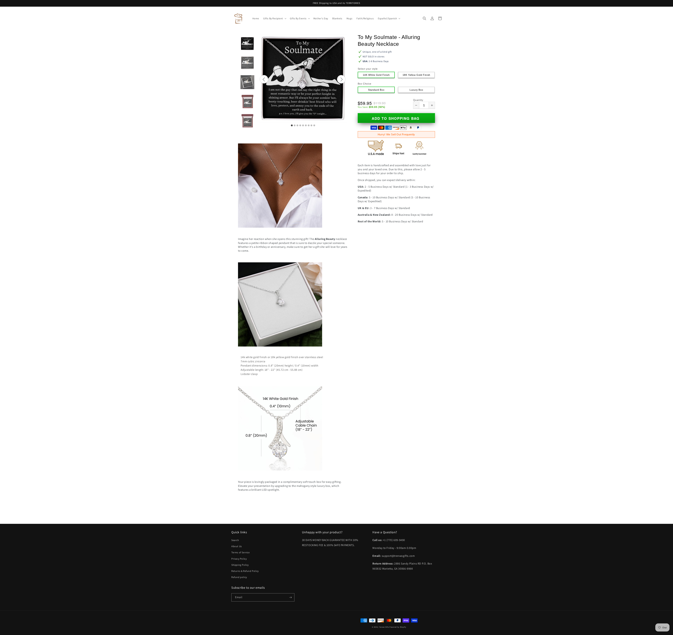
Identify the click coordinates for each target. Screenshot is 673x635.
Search (235, 540)
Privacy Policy (239, 558)
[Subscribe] (290, 597)
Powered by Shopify (397, 627)
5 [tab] (303, 125)
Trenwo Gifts (384, 627)
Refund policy (239, 577)
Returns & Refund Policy (245, 571)
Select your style (368, 68)
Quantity (418, 100)
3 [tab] (297, 125)
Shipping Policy (240, 564)
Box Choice (364, 83)
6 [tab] (305, 125)
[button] (274, 18)
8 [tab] (311, 125)
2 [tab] (294, 125)
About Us (236, 546)
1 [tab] (291, 125)
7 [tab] (308, 125)
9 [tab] (314, 125)
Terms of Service (240, 552)
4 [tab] (300, 125)
